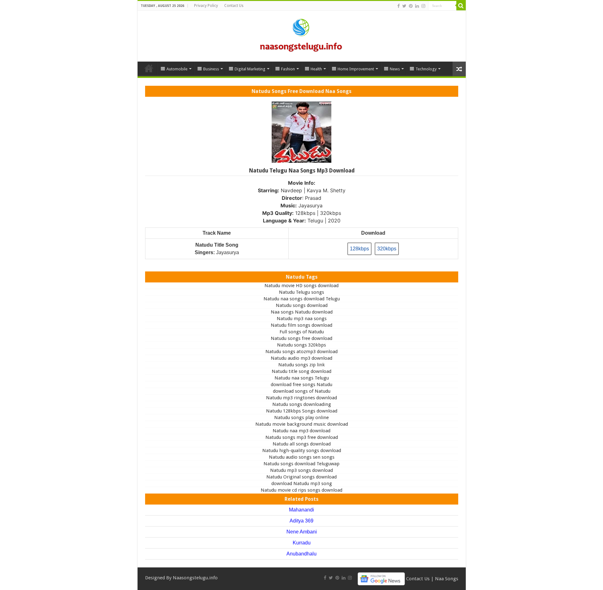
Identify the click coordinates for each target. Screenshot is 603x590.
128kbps (359, 248)
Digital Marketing (250, 69)
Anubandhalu (301, 553)
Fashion (288, 69)
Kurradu (302, 542)
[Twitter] (404, 6)
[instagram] (423, 6)
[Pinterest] (410, 6)
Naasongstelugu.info (195, 578)
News (395, 69)
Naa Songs (446, 578)
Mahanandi (301, 509)
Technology (426, 69)
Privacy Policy (206, 5)
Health (316, 69)
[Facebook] (398, 6)
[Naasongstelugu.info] (301, 34)
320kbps (386, 248)
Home (149, 68)
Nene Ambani (301, 531)
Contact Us (233, 5)
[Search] (461, 5)
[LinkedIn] (417, 6)
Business (211, 69)
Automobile (176, 69)
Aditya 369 (301, 520)
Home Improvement (356, 69)
